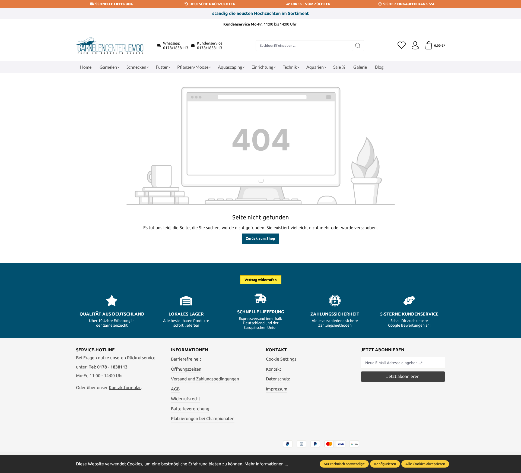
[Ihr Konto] (415, 45)
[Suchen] (358, 45)
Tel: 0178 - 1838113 (108, 366)
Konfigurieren (385, 464)
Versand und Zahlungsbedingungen (205, 378)
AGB (175, 388)
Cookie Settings (281, 359)
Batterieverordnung (190, 408)
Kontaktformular (125, 387)
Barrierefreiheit (186, 359)
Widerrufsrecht (185, 398)
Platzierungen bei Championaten (202, 418)
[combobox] (304, 45)
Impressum (276, 388)
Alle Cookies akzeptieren (425, 464)
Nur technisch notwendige (344, 464)
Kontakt (273, 369)
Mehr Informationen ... (266, 463)
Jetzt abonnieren (403, 376)
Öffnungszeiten (186, 369)
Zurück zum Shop (260, 238)
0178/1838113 (175, 48)
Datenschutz (278, 378)
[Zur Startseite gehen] (110, 45)
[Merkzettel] (402, 45)
